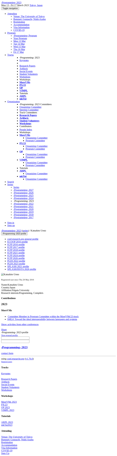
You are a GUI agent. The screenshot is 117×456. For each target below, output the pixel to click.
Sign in (10, 222)
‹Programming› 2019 (23, 212)
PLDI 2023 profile (16, 263)
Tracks (10, 55)
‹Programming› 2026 (23, 192)
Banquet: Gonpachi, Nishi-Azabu (29, 19)
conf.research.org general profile (22, 239)
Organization (13, 101)
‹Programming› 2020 (23, 209)
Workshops (25, 77)
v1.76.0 (29, 358)
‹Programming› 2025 (23, 195)
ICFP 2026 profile (16, 258)
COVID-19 (19, 30)
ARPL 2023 (7, 422)
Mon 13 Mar (19, 41)
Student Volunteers (29, 74)
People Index (26, 129)
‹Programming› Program (25, 35)
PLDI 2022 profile (16, 261)
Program (11, 33)
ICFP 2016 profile (16, 244)
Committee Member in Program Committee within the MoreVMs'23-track (43, 316)
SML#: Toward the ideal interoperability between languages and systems (42, 319)
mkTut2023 (6, 425)
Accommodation (21, 24)
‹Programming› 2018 (23, 214)
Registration (19, 22)
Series (16, 187)
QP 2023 (5, 407)
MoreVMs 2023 (9, 402)
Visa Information (21, 27)
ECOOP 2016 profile (17, 241)
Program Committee (35, 140)
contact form (7, 353)
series (25, 230)
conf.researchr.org (15, 358)
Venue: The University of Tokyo (29, 16)
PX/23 (4, 404)
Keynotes (24, 60)
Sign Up (5, 453)
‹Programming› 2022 (23, 203)
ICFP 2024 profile (16, 255)
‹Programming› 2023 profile (14, 234)
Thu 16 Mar (19, 49)
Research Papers (27, 66)
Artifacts (24, 68)
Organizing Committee (30, 107)
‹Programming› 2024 (23, 198)
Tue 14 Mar (19, 44)
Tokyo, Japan (36, 5)
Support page (6, 361)
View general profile (9, 335)
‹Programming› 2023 (11, 230)
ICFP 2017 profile (16, 247)
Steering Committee (29, 109)
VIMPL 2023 (7, 410)
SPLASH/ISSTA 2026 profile (21, 269)
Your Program (20, 38)
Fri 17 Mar (18, 52)
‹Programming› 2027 (23, 190)
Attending (12, 13)
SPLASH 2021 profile (18, 266)
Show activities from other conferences (20, 324)
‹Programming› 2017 (23, 217)
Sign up (11, 225)
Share (4, 329)
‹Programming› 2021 (23, 206)
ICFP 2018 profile (16, 250)
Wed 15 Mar (19, 46)
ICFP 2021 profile (16, 252)
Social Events (26, 71)
